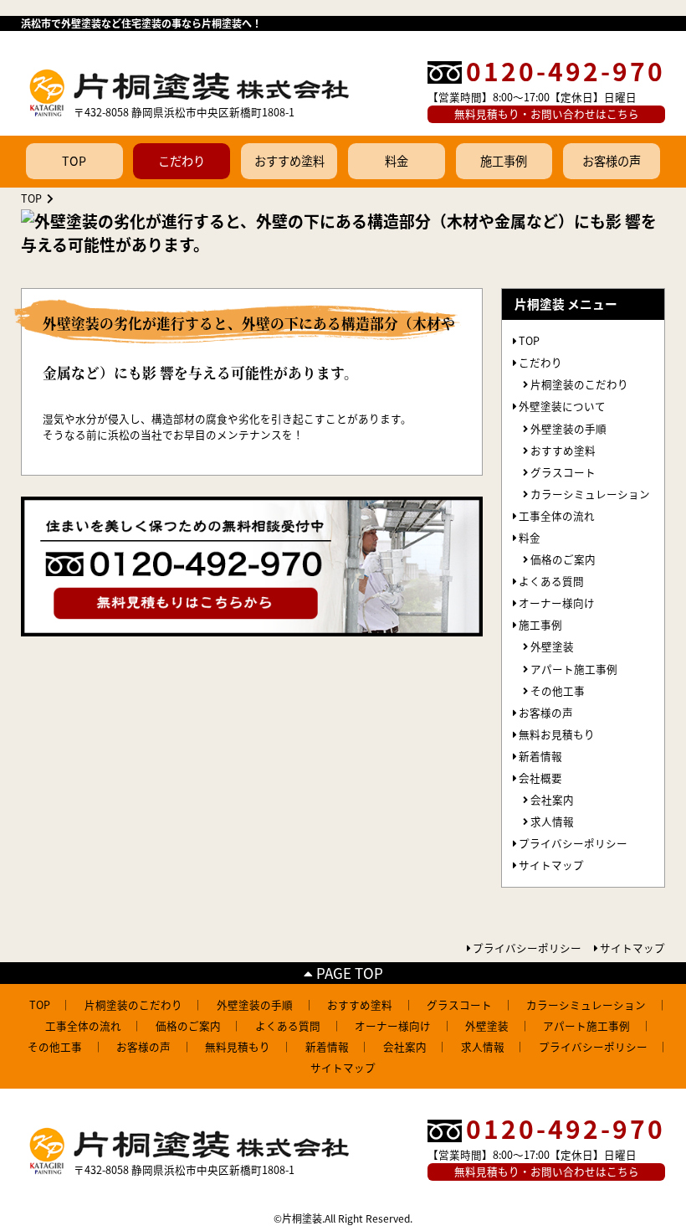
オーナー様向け (557, 602)
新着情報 (540, 756)
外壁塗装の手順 (568, 428)
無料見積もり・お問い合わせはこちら (546, 113)
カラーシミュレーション (590, 494)
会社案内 (552, 799)
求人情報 (552, 821)
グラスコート (563, 472)
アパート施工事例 (573, 669)
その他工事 (557, 690)
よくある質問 (551, 581)
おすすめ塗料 (289, 160)
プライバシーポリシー (573, 843)
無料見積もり (237, 1046)
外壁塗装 (552, 646)
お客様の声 (611, 160)
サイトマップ (551, 865)
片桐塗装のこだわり (579, 384)
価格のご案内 (563, 559)
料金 (396, 160)
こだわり (181, 160)
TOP (74, 160)
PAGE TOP (348, 972)
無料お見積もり (557, 734)
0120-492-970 (565, 70)
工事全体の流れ (557, 515)
